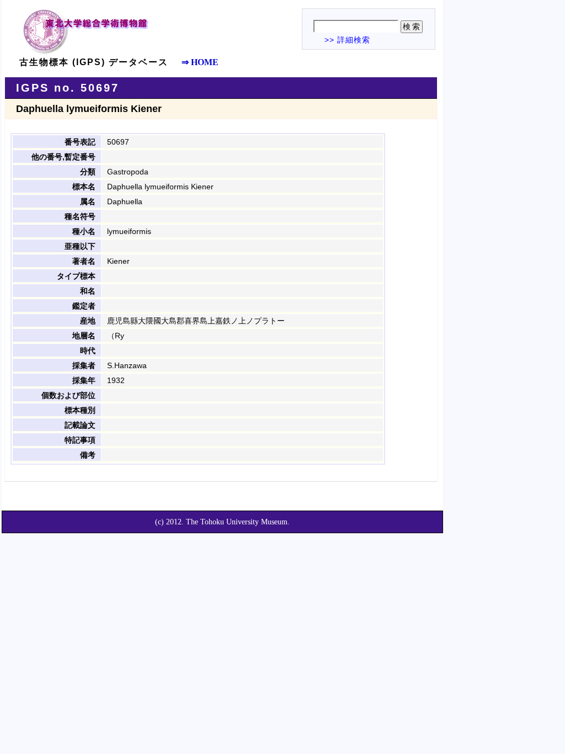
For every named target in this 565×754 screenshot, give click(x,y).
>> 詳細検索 (347, 39)
